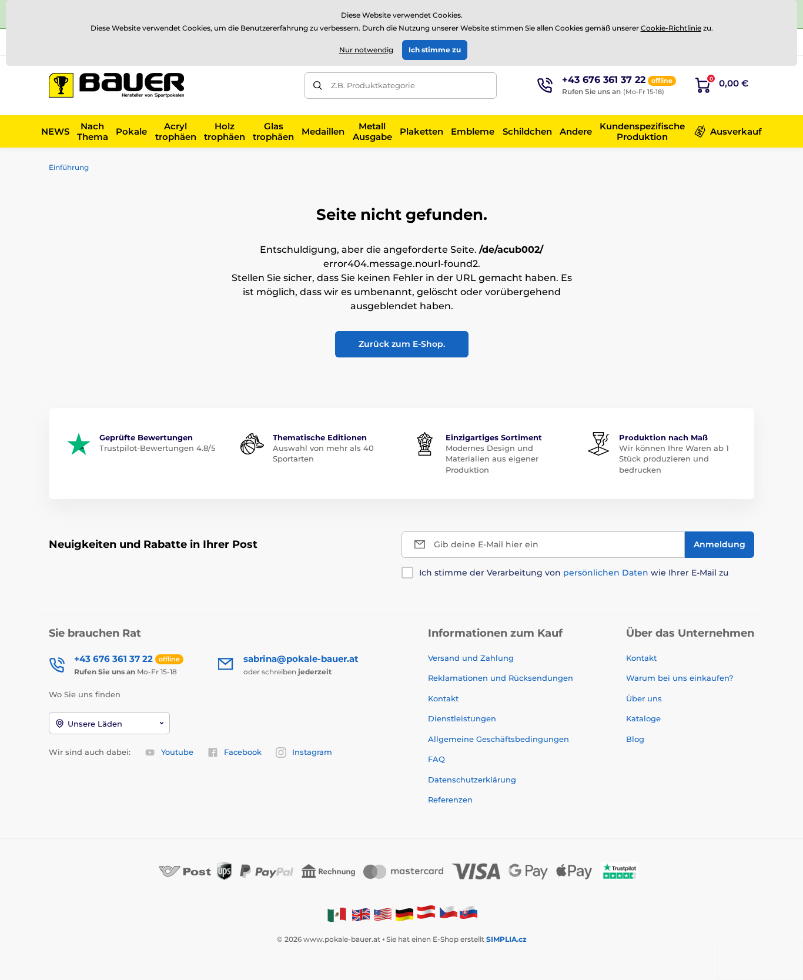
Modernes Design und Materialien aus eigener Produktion (492, 458)
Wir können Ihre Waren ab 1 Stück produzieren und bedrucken (674, 458)
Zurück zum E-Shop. (402, 344)
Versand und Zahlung (471, 658)
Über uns (644, 698)
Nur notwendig (366, 49)
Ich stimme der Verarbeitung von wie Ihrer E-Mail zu (573, 572)
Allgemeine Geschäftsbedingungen (498, 739)
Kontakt (443, 698)
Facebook (243, 752)
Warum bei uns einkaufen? (679, 678)
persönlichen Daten (605, 572)
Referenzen (450, 799)
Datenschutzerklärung (472, 779)
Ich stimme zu (435, 49)
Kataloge (643, 718)
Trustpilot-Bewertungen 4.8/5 (157, 448)
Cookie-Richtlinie (671, 28)
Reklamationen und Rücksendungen (502, 678)
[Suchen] (318, 85)
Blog (635, 739)
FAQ (436, 759)
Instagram (312, 752)
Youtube (177, 752)
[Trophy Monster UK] (361, 913)
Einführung (69, 167)
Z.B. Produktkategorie (373, 85)
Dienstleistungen (462, 718)
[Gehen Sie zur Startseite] (116, 85)
